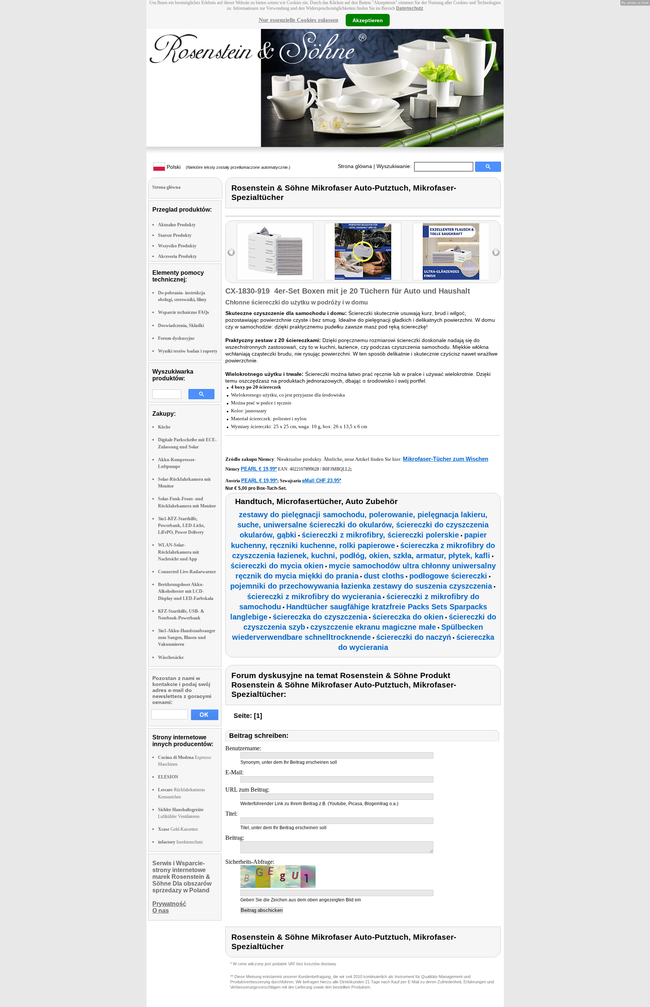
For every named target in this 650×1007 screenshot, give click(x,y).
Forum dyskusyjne (176, 338)
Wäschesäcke (171, 657)
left (231, 252)
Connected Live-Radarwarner (187, 571)
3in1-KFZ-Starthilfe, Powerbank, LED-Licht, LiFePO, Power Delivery (181, 525)
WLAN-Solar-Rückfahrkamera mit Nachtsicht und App (178, 551)
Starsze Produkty (174, 235)
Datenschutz (409, 8)
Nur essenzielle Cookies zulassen (298, 20)
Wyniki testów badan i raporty (187, 351)
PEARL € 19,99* (259, 469)
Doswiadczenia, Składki (181, 325)
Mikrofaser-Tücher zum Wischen (445, 459)
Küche (164, 427)
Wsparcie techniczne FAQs (183, 312)
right (496, 252)
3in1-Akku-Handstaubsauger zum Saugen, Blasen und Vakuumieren (186, 637)
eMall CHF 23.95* (321, 480)
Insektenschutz (180, 842)
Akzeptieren (367, 20)
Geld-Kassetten (178, 829)
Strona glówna (355, 166)
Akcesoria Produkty (177, 256)
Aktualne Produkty (177, 224)
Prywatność (169, 904)
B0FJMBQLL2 (336, 469)
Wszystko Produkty (177, 245)
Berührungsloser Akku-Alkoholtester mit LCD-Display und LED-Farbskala (185, 591)
